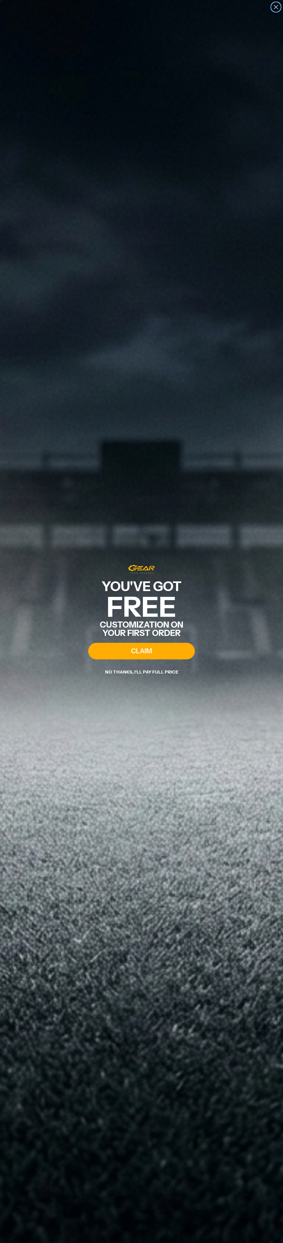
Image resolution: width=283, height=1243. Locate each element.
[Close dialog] (276, 7)
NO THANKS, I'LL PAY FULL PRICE (141, 672)
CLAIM (141, 651)
